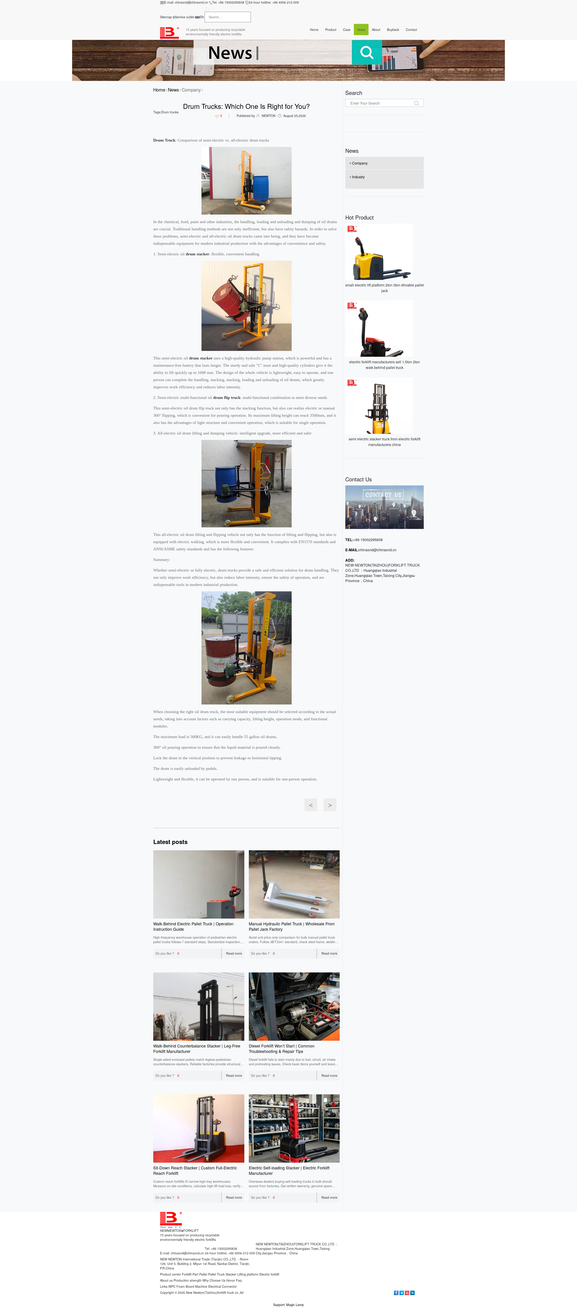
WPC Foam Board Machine (187, 1286)
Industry (358, 176)
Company (191, 90)
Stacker (231, 1274)
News (361, 29)
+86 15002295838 (231, 2)
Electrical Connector (222, 1286)
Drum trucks (170, 112)
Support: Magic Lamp (288, 1304)
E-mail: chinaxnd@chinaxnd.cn (182, 1253)
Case (346, 29)
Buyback (393, 29)
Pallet (203, 1274)
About (376, 29)
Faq (239, 1280)
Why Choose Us (213, 1280)
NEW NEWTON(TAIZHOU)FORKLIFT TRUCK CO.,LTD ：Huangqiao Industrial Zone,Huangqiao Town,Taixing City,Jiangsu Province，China (382, 573)
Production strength (187, 1280)
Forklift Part (190, 1274)
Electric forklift (269, 1274)
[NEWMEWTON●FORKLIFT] (169, 34)
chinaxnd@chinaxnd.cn (191, 2)
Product (330, 29)
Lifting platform (248, 1274)
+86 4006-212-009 (285, 2)
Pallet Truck (216, 1274)
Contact (411, 29)
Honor (230, 1280)
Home (159, 90)
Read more (234, 953)
